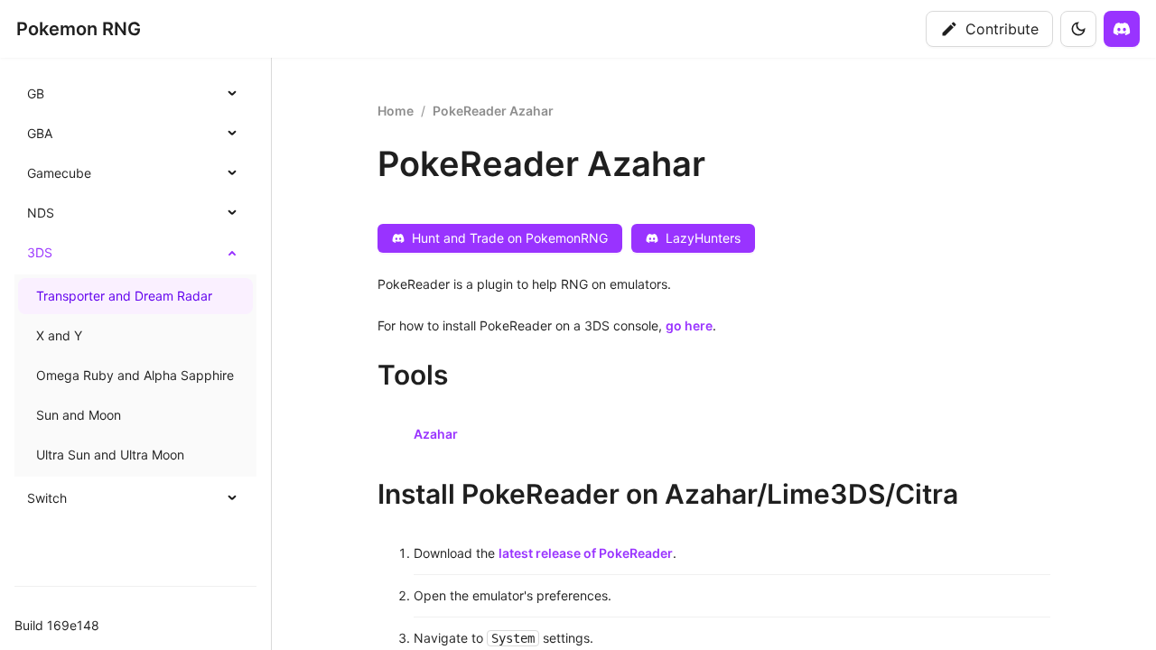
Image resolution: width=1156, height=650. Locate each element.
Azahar (436, 433)
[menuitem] (135, 94)
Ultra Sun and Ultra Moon (110, 454)
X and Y (59, 335)
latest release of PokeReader (586, 553)
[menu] (135, 296)
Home (396, 110)
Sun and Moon (78, 414)
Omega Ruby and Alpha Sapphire (135, 375)
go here (689, 325)
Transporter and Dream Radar (124, 295)
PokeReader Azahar (493, 110)
